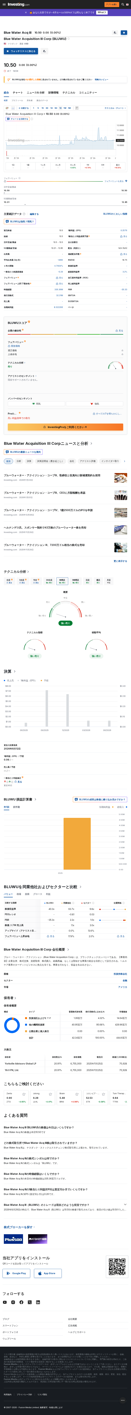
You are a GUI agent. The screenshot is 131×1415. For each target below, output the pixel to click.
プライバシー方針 (24, 1394)
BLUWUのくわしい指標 (115, 213)
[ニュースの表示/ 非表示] (77, 108)
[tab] (9, 581)
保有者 (8, 998)
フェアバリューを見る (114, 181)
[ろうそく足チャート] (7, 108)
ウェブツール (9, 1338)
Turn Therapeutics (121, 1093)
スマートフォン (10, 1325)
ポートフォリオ (10, 1332)
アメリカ (122, 987)
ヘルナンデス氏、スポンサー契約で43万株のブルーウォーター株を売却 (45, 527)
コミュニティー (88, 92)
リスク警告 (42, 1394)
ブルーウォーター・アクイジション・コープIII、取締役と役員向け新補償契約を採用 (52, 475)
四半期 (16, 807)
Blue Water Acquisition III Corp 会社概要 (34, 949)
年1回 (6, 807)
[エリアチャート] (13, 108)
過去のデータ (42, 100)
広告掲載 (72, 1325)
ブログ (6, 1319)
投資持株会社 (120, 973)
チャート (18, 92)
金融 (125, 980)
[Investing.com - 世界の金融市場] (19, 4)
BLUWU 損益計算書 (18, 799)
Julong (36, 1093)
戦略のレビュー (101, 79)
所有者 (30, 100)
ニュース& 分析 (36, 92)
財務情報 (53, 92)
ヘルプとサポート (77, 1332)
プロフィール (17, 100)
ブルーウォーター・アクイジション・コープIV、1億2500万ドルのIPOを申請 (48, 510)
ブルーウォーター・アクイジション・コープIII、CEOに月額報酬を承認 (44, 492)
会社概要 (72, 1319)
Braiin (62, 1093)
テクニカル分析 (15, 572)
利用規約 (8, 1394)
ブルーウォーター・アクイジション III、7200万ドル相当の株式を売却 (44, 545)
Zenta (9, 1093)
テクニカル (68, 92)
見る (52, 936)
